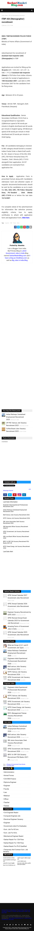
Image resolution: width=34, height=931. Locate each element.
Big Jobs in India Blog (20, 260)
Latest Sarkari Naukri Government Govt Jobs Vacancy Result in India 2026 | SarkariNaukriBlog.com (18, 928)
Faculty (6, 789)
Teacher (6, 802)
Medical (7, 796)
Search (9, 911)
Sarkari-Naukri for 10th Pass (14, 843)
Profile (25, 911)
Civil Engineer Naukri (11, 813)
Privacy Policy (20, 910)
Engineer (7, 786)
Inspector (7, 223)
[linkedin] (24, 494)
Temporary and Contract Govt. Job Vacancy (15, 851)
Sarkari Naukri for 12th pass (14, 839)
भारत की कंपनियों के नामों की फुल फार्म (9, 860)
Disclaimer (13, 910)
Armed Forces (9, 775)
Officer (6, 799)
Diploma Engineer (10, 782)
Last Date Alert (10, 765)
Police (14, 223)
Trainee (6, 806)
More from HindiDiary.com (9, 865)
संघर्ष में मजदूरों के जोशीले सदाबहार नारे (24, 858)
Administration (9, 772)
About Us (7, 910)
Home (3, 910)
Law (5, 792)
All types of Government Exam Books (15, 764)
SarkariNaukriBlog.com (17, 256)
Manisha (5, 25)
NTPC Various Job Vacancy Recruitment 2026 (16, 518)
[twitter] (10, 494)
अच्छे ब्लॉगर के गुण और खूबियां (8, 863)
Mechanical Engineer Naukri (13, 836)
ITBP (11, 223)
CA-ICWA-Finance (10, 779)
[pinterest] (15, 494)
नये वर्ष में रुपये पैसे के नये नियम (9, 858)
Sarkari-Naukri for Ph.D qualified (15, 846)
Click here (25, 218)
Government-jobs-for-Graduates (15, 826)
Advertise (20, 911)
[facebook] (5, 494)
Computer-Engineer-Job (12, 816)
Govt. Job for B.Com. (11, 829)
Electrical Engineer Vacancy (13, 819)
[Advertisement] (17, 337)
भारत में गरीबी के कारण (21, 861)
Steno (18, 223)
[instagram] (19, 494)
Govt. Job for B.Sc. (10, 833)
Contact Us (15, 911)
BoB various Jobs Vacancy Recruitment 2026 (16, 515)
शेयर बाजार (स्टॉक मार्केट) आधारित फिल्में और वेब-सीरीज (24, 864)
